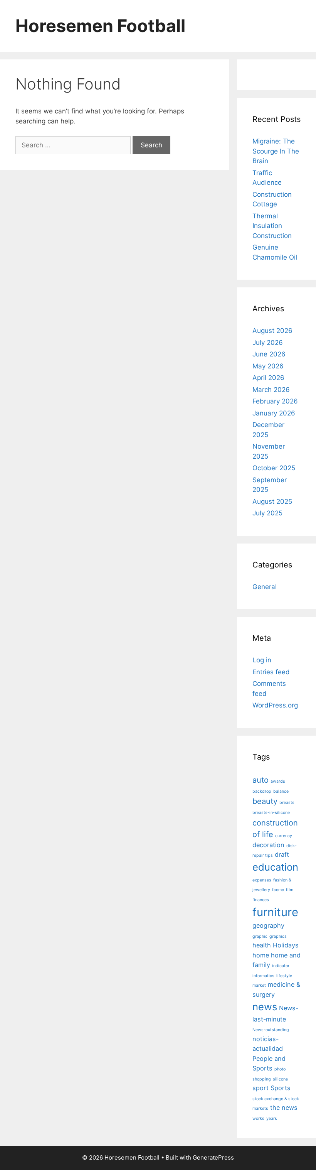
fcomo (278, 889)
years (271, 1118)
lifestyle (284, 975)
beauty (264, 801)
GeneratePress (213, 1157)
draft (282, 854)
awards (278, 781)
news (264, 1007)
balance (281, 791)
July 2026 (267, 342)
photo (280, 1069)
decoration (268, 845)
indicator (280, 965)
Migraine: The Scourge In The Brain (275, 151)
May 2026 (268, 366)
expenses (261, 880)
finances (260, 899)
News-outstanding (270, 1029)
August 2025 (272, 501)
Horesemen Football (100, 25)
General (264, 587)
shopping (261, 1079)
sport (260, 1088)
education (275, 867)
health (261, 945)
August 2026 (272, 330)
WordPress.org (275, 705)
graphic (259, 936)
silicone (280, 1079)
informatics (263, 975)
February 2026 (275, 401)
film (289, 889)
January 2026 (273, 413)
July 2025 (267, 513)
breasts (286, 802)
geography (268, 925)
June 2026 (269, 354)
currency (283, 835)
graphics (278, 936)
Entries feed (271, 672)
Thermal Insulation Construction (272, 226)
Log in (261, 660)
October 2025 (273, 468)
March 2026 (271, 389)
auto (260, 780)
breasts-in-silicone (271, 812)
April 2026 (268, 378)
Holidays (286, 945)
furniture (275, 912)
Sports (281, 1088)
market (259, 985)
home (260, 955)
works (258, 1118)
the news (284, 1107)
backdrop (261, 791)
